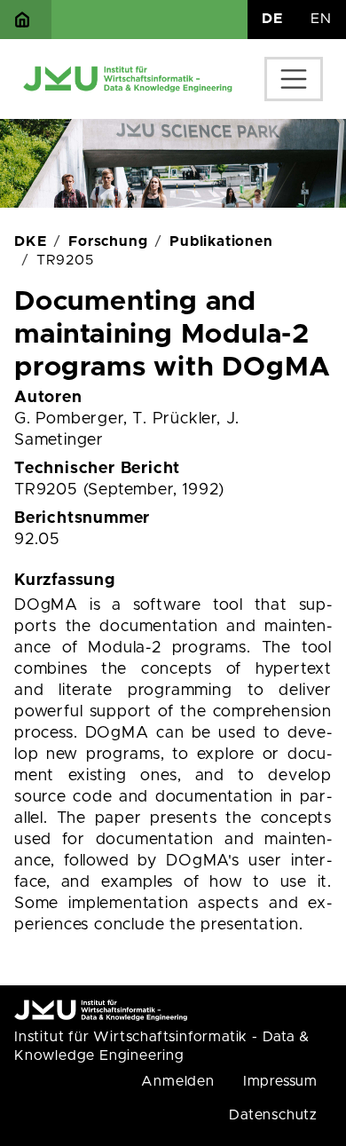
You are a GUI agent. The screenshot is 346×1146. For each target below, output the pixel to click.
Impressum (280, 1081)
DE (272, 19)
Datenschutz (273, 1115)
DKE (30, 241)
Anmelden (177, 1081)
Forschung (107, 241)
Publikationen (220, 241)
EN (321, 19)
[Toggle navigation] (293, 79)
